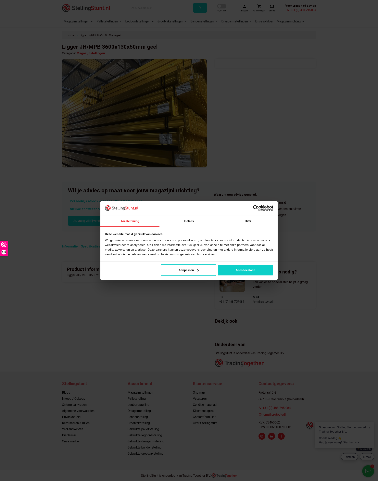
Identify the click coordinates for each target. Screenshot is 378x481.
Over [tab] (248, 221)
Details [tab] (189, 221)
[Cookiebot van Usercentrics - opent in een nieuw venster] (256, 208)
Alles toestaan (245, 270)
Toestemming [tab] (129, 221)
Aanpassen (186, 270)
